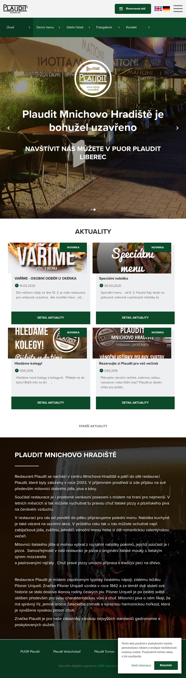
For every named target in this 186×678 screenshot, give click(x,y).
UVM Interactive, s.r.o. (112, 666)
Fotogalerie (104, 27)
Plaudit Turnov (104, 652)
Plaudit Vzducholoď (67, 652)
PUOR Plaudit (29, 652)
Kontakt (131, 27)
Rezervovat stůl (135, 8)
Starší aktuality (93, 426)
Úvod (10, 27)
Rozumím (166, 665)
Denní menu (45, 27)
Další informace (141, 665)
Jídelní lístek (74, 27)
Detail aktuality (50, 317)
